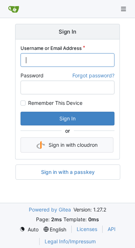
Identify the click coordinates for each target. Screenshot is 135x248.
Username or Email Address (51, 48)
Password (32, 75)
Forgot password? (93, 75)
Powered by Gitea (50, 209)
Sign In (67, 118)
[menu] (29, 229)
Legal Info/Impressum (70, 241)
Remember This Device (55, 103)
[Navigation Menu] (124, 9)
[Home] (14, 9)
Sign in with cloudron (73, 145)
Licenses (87, 229)
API (112, 229)
